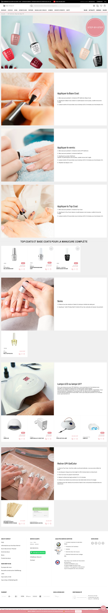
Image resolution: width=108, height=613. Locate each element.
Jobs (2, 573)
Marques (3, 10)
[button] (78, 611)
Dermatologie (23, 10)
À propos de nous (6, 567)
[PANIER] (104, 6)
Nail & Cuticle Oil (8, 353)
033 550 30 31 (92, 1)
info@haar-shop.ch (36, 557)
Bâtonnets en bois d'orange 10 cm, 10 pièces (10, 522)
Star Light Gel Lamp (61, 438)
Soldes (105, 10)
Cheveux (10, 10)
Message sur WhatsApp (39, 552)
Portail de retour (6, 558)
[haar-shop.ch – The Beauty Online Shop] (8, 5)
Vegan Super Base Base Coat (36, 268)
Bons (2, 555)
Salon (85, 10)
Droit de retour (5, 552)
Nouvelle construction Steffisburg (11, 570)
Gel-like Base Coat (8, 268)
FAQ (2, 542)
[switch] (58, 553)
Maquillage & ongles (41, 10)
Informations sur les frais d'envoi (10, 545)
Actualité (92, 10)
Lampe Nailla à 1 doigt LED (37, 438)
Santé (68, 10)
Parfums (30, 10)
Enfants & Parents (59, 10)
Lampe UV (85, 438)
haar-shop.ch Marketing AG (9, 580)
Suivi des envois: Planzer (8, 548)
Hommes (50, 10)
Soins (15, 10)
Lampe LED (6, 438)
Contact (32, 560)
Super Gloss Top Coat (62, 268)
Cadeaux (98, 10)
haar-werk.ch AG (6, 577)
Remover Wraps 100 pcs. (36, 523)
